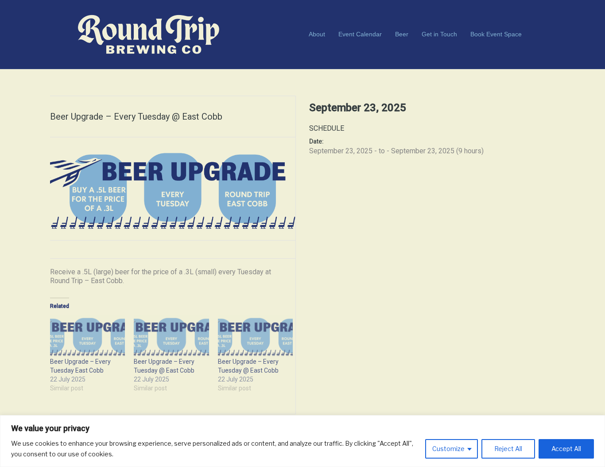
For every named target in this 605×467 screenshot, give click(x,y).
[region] (302, 441)
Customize (448, 448)
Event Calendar (360, 34)
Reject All (508, 448)
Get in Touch (439, 34)
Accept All (566, 448)
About (317, 34)
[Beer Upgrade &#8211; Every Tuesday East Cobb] (87, 336)
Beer (401, 34)
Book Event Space (496, 34)
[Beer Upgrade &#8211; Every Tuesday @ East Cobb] (171, 336)
